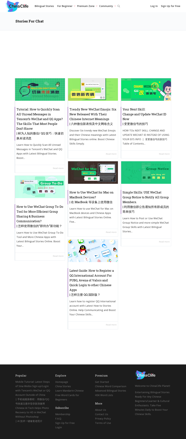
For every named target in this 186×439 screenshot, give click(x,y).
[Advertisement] (93, 56)
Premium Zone (86, 6)
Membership (62, 414)
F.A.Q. (58, 418)
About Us (100, 409)
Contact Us (101, 414)
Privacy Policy (103, 418)
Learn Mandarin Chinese (69, 390)
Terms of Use (103, 423)
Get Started (102, 382)
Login (58, 427)
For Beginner (65, 6)
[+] (40, 89)
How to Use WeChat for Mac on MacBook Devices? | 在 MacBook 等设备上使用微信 (91, 197)
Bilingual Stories (44, 6)
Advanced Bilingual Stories (110, 390)
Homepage (61, 382)
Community (106, 6)
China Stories (63, 386)
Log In (154, 6)
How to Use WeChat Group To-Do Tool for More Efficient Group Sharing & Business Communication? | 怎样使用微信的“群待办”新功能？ (39, 216)
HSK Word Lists (104, 395)
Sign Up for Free (170, 6)
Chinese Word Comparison (110, 386)
